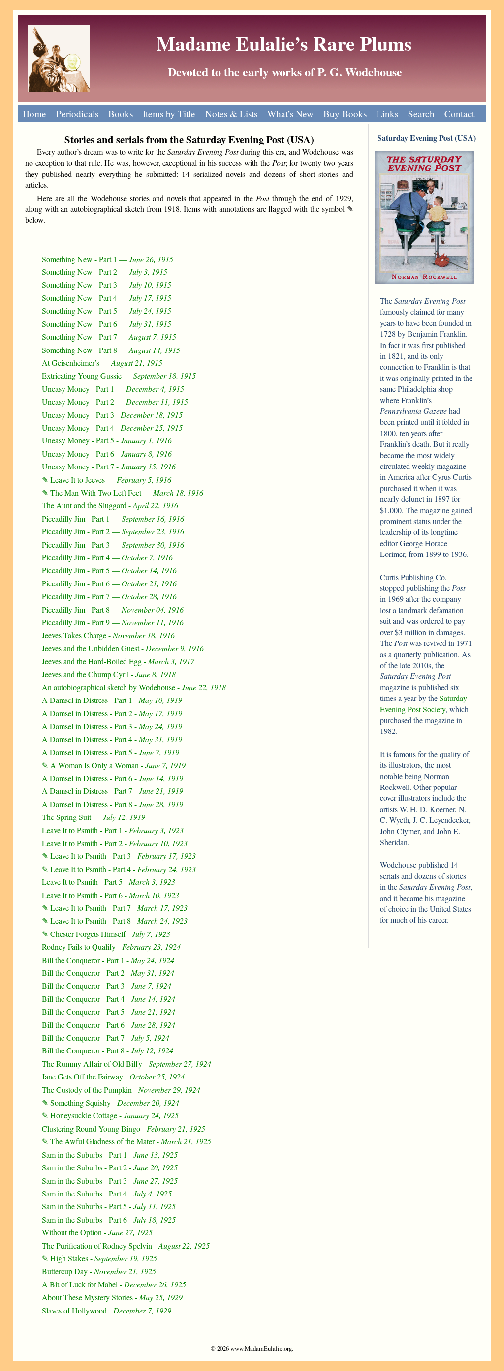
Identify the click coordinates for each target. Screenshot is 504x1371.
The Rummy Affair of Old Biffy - (126, 1063)
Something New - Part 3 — (106, 284)
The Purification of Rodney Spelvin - (126, 1245)
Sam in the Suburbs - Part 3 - (110, 1180)
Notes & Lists (231, 113)
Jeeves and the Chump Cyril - (109, 674)
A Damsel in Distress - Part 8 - (112, 804)
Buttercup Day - (99, 1271)
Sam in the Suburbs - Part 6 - (109, 1219)
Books (120, 113)
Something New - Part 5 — (106, 310)
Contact (459, 113)
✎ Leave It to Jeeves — (106, 479)
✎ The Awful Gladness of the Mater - (126, 1141)
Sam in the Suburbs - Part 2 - (110, 1167)
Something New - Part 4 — (106, 297)
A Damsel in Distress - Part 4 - (112, 739)
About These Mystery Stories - (112, 1297)
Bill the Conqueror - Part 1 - (108, 960)
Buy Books (345, 113)
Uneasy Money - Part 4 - (112, 427)
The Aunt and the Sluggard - (110, 505)
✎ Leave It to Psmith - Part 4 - (119, 869)
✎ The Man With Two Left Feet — (122, 492)
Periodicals (77, 113)
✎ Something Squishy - (110, 1102)
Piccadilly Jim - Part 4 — (107, 557)
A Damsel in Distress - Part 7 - (112, 791)
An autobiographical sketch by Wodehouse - (134, 687)
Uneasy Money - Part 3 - (112, 414)
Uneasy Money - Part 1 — (113, 388)
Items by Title (169, 113)
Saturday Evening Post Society (423, 703)
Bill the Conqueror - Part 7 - (105, 1037)
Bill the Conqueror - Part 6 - (108, 1025)
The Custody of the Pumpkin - (121, 1089)
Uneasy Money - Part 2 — (115, 401)
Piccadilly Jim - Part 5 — (109, 570)
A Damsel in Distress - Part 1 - (112, 700)
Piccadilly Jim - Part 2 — (113, 531)
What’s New (290, 113)
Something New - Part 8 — (111, 350)
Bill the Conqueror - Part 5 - (108, 1011)
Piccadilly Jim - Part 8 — (113, 609)
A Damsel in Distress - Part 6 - (112, 778)
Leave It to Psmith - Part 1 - (113, 830)
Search (421, 113)
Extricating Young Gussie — (119, 375)
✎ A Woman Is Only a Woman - (114, 765)
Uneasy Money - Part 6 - (107, 453)
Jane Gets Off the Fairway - (113, 1076)
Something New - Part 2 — (104, 271)
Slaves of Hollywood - (106, 1310)
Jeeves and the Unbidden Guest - (123, 648)
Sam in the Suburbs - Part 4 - (107, 1193)
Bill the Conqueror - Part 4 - (108, 998)
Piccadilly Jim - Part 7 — (109, 596)
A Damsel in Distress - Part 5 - (110, 752)
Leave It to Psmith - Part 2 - (115, 843)
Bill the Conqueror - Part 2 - (108, 972)
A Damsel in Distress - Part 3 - (112, 726)
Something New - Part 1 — (107, 259)
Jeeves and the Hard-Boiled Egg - (118, 661)
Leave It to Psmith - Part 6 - (110, 895)
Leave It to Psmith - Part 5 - (108, 881)
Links (387, 113)
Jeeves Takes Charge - (108, 635)
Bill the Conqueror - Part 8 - (107, 1050)
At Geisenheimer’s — (102, 362)
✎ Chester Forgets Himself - (106, 934)
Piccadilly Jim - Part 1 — (113, 518)
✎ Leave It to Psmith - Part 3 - (119, 855)
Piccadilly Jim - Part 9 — (113, 622)
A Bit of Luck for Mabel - (114, 1284)
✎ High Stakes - (99, 1258)
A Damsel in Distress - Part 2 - (112, 713)
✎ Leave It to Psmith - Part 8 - (115, 920)
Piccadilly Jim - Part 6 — (109, 583)
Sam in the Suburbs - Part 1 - (110, 1154)
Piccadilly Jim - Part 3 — (113, 544)
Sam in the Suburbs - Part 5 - (109, 1206)
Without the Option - (97, 1232)
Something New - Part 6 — (106, 324)
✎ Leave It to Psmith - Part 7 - (115, 908)
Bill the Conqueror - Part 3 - (106, 985)
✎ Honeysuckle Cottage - (110, 1115)
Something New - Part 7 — (109, 336)
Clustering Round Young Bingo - (123, 1128)
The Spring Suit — (93, 817)
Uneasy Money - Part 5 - (107, 440)
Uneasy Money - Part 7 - (109, 466)
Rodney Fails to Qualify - (111, 946)
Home (34, 113)
